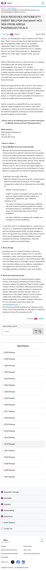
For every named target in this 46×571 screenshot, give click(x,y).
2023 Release (9, 372)
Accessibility (4, 557)
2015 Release (9, 424)
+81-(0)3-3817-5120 (8, 137)
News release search (10, 326)
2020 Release (9, 392)
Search (36, 331)
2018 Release (9, 405)
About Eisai (8, 516)
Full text (36, 319)
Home (3, 8)
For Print (12, 34)
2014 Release (9, 431)
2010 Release (9, 457)
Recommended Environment (9, 553)
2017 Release (9, 411)
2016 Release (9, 418)
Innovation (8, 498)
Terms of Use (27, 550)
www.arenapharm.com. (10, 304)
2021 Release (9, 385)
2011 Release (9, 450)
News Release (23, 346)
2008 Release (9, 470)
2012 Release (9, 444)
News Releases (12, 8)
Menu (43, 3)
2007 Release (9, 477)
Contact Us (8, 529)
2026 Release (9, 352)
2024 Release (9, 366)
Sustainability (9, 510)
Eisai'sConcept (11, 492)
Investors (7, 504)
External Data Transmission (9, 550)
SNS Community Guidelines (32, 553)
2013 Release (9, 437)
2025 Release (9, 359)
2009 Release (9, 464)
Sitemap (3, 546)
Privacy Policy (28, 546)
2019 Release (9, 398)
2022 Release (9, 379)
